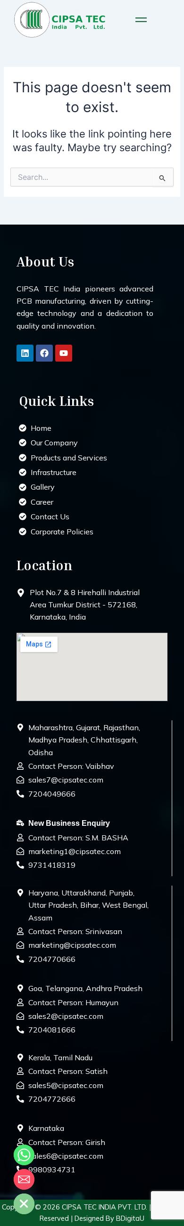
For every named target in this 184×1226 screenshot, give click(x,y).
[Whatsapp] (24, 1155)
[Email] (24, 1179)
